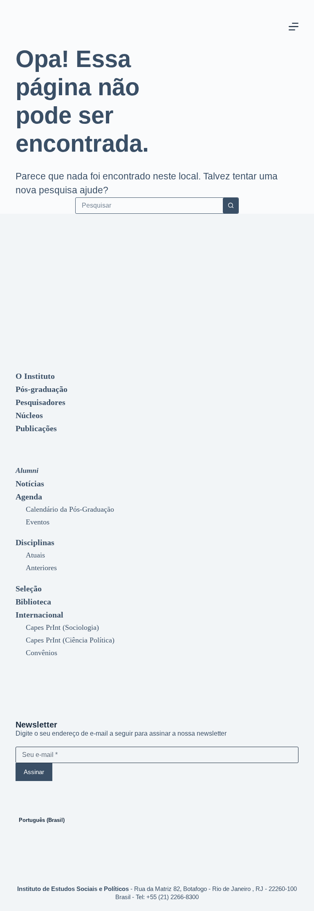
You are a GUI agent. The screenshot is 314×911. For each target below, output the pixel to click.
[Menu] (293, 26)
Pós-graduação (41, 389)
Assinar (34, 771)
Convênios (41, 653)
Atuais (35, 555)
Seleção (29, 588)
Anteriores (41, 568)
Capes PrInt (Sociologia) (62, 627)
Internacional (39, 614)
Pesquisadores (40, 402)
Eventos (37, 522)
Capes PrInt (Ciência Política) (70, 640)
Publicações (36, 428)
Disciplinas (35, 542)
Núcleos (29, 415)
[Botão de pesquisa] (230, 205)
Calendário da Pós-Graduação (70, 509)
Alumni (27, 470)
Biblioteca (33, 601)
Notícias (30, 483)
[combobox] (149, 205)
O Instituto (35, 376)
